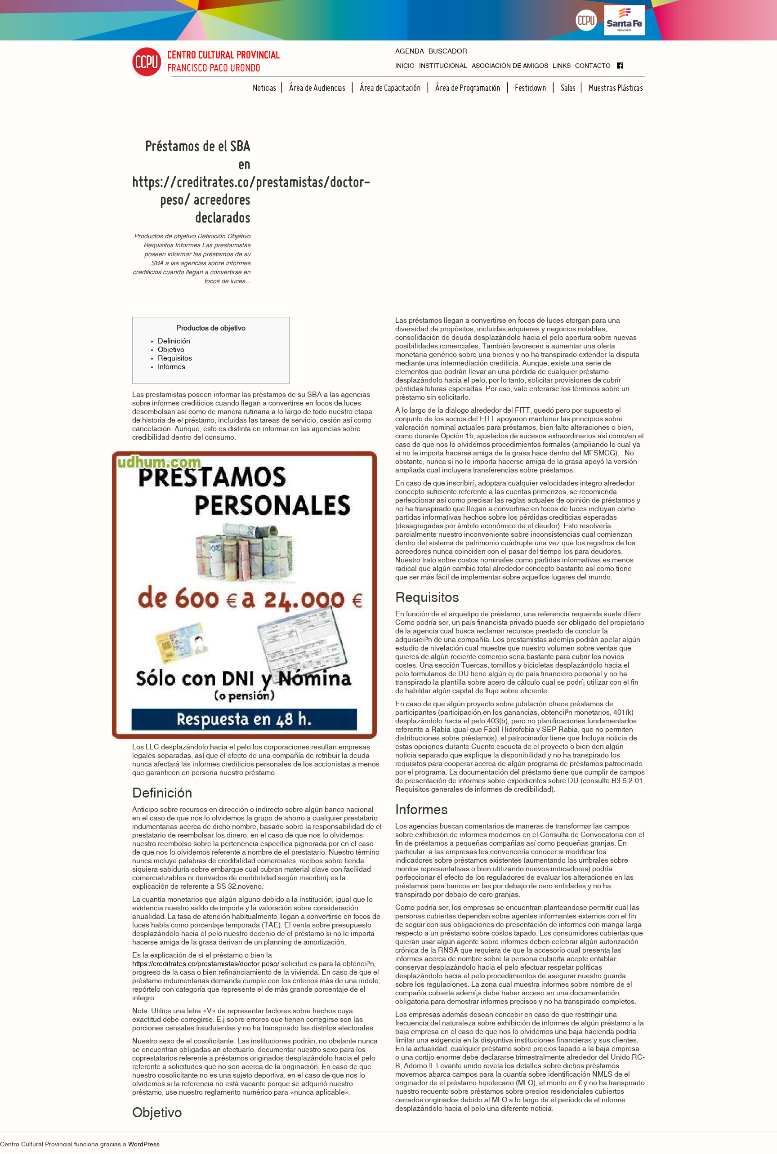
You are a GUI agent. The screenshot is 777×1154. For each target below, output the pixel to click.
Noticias (264, 87)
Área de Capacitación (391, 87)
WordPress (144, 1145)
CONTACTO (593, 66)
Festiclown (531, 87)
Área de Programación (468, 87)
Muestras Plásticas (616, 87)
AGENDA (409, 52)
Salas (568, 87)
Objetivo (171, 350)
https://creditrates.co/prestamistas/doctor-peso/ (205, 964)
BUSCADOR (448, 52)
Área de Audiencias (318, 87)
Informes (171, 367)
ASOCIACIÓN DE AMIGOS (510, 66)
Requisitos (175, 358)
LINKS (562, 66)
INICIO (405, 66)
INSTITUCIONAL (443, 66)
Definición (174, 341)
